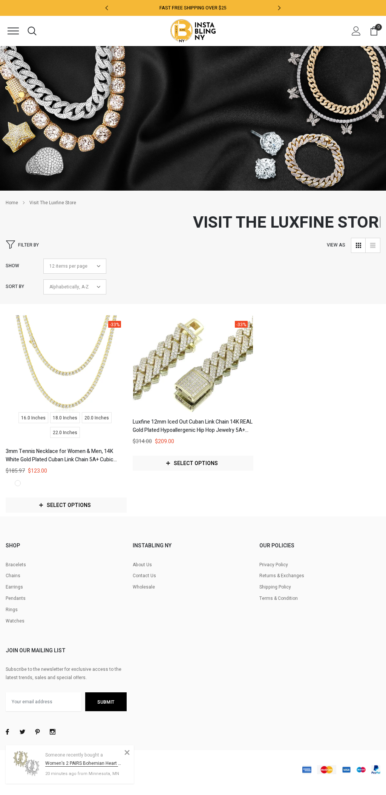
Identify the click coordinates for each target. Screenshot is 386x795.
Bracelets (16, 564)
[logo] (193, 30)
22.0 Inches (65, 432)
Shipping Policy (275, 587)
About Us (142, 564)
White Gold (18, 483)
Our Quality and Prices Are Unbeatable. (193, 11)
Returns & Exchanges (281, 575)
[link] (66, 363)
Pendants (16, 598)
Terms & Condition (278, 598)
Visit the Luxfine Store (52, 202)
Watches (15, 621)
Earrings (14, 587)
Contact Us (144, 575)
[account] (356, 31)
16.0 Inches (33, 417)
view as (336, 245)
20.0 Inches (96, 417)
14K (9, 483)
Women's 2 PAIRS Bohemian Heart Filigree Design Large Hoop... (84, 763)
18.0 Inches (65, 417)
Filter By (28, 245)
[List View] (373, 245)
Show (12, 265)
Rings (12, 609)
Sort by (15, 286)
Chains (13, 575)
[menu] (13, 31)
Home (12, 202)
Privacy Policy (273, 564)
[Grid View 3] (358, 245)
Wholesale (144, 587)
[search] (32, 31)
